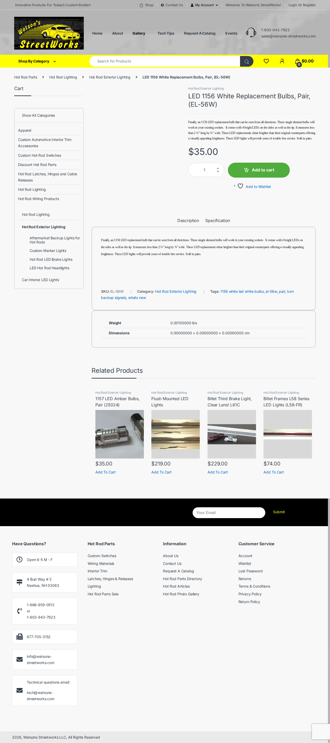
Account (245, 556)
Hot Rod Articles (176, 586)
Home (97, 33)
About (117, 33)
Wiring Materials (101, 563)
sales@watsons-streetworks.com (288, 36)
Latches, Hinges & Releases (110, 578)
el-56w (271, 291)
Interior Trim (97, 571)
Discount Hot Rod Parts (37, 164)
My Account (204, 5)
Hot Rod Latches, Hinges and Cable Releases (47, 177)
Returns (244, 578)
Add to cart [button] (105, 472)
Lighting (94, 586)
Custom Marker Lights (48, 250)
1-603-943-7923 (275, 30)
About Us (170, 556)
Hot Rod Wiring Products (38, 198)
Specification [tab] (217, 220)
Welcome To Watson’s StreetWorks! (253, 5)
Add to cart (263, 169)
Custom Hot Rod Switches (39, 155)
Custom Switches (102, 556)
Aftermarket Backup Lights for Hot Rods (55, 240)
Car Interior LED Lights (40, 280)
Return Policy (249, 601)
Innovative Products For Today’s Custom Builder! (52, 5)
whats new (137, 297)
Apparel (24, 130)
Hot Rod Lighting (63, 77)
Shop (149, 5)
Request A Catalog (199, 33)
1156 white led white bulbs (241, 291)
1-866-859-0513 (40, 605)
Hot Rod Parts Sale (103, 594)
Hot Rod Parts (25, 77)
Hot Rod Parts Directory (182, 578)
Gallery (138, 33)
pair (282, 291)
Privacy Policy (250, 594)
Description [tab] (188, 220)
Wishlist (244, 563)
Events (231, 33)
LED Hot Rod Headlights (49, 268)
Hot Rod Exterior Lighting (110, 77)
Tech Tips (165, 33)
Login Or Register (302, 5)
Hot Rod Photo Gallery (181, 594)
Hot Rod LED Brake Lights (51, 259)
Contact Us (174, 5)
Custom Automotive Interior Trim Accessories (44, 142)
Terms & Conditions (254, 586)
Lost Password (250, 571)
